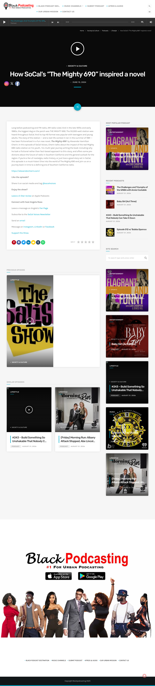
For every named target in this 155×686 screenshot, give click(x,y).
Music (112, 412)
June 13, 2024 (79, 82)
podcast (64, 446)
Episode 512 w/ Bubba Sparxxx (132, 229)
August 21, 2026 (78, 446)
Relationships (66, 427)
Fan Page (43, 208)
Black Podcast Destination (49, 6)
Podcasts (105, 31)
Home (82, 31)
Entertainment (116, 132)
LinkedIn (38, 226)
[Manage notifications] (144, 676)
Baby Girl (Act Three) (126, 201)
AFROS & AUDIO (115, 6)
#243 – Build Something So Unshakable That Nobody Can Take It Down (125, 216)
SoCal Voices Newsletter (39, 214)
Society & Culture (93, 31)
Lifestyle (114, 31)
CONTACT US (68, 12)
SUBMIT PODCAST (95, 6)
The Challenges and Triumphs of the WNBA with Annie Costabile (38, 21)
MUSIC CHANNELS (72, 6)
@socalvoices (49, 183)
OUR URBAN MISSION (48, 12)
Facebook (49, 226)
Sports (114, 148)
